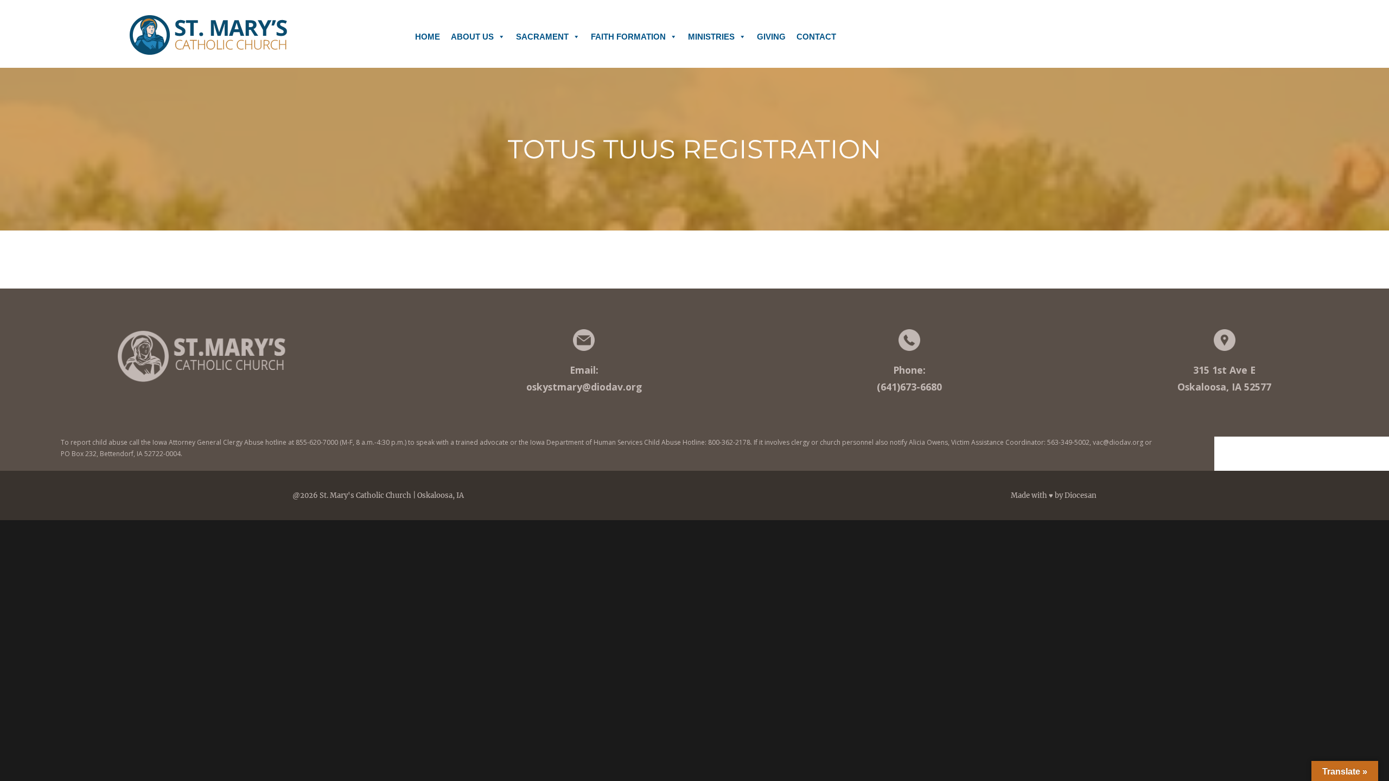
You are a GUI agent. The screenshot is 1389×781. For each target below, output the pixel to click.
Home (427, 36)
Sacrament (542, 36)
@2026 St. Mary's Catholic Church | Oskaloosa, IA (378, 495)
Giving (771, 36)
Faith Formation (628, 36)
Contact (816, 36)
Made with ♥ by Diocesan (1054, 495)
